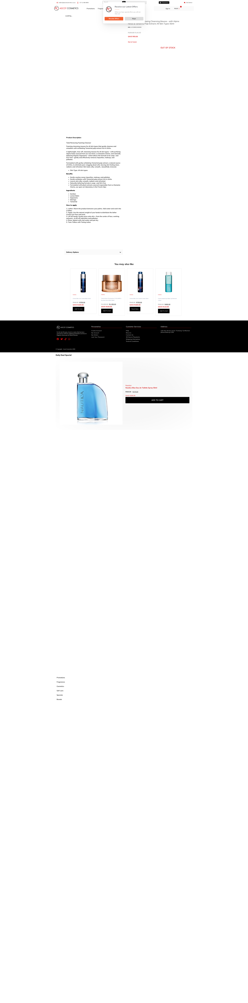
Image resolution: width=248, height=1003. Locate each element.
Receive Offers (114, 19)
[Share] (241, 2)
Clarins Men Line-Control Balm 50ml (82, 298)
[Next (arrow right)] (244, 501)
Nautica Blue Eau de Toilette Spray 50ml (141, 388)
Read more (135, 309)
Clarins (74, 294)
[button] (93, 252)
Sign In (168, 8)
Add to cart (78, 309)
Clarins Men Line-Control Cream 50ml (139, 298)
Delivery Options (72, 252)
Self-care (60, 691)
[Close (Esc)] (246, 2)
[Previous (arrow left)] (3, 501)
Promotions (91, 8)
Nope (134, 19)
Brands (59, 699)
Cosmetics (60, 686)
